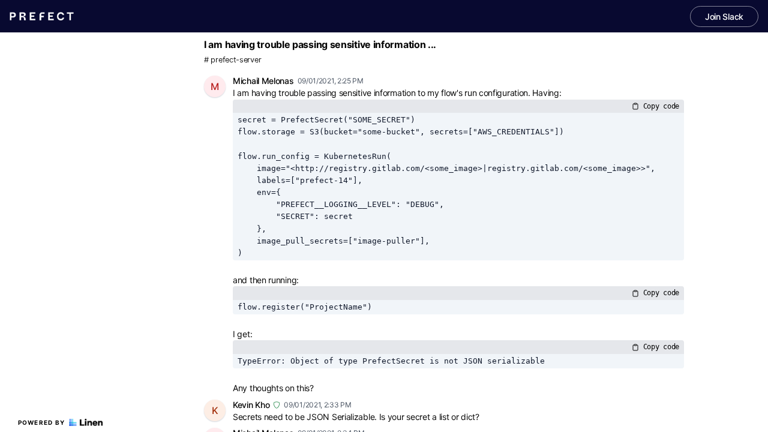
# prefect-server (232, 59)
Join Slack (724, 16)
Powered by (41, 422)
